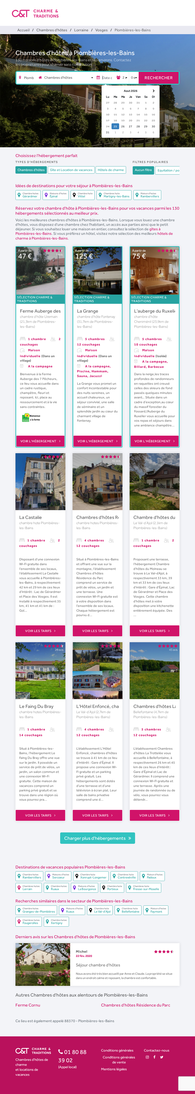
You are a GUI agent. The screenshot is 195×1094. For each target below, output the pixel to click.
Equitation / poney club (175, 170)
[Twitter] (161, 1057)
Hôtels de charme (111, 170)
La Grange (87, 311)
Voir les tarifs (38, 631)
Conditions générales (117, 1050)
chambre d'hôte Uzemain (39, 317)
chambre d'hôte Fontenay (96, 317)
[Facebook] (154, 1057)
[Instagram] (147, 1057)
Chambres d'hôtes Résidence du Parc (114, 517)
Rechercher (159, 77)
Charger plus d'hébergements (95, 838)
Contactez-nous (156, 1050)
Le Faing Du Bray (36, 706)
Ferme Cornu (27, 1004)
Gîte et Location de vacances (71, 170)
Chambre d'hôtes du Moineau (163, 517)
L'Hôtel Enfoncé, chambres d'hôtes (112, 706)
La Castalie (30, 517)
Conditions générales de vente (119, 1059)
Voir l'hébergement (39, 441)
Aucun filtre (143, 170)
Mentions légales (114, 1069)
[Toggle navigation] (180, 9)
